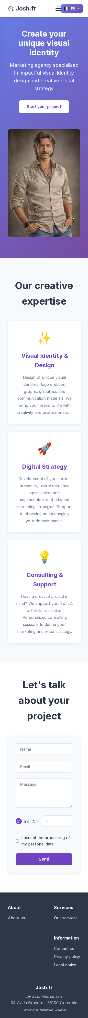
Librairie (60, 1009)
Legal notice (65, 964)
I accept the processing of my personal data (45, 840)
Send (44, 859)
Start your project (44, 106)
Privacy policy (67, 956)
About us (16, 917)
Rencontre (46, 1009)
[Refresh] (19, 821)
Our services (65, 917)
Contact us (64, 948)
